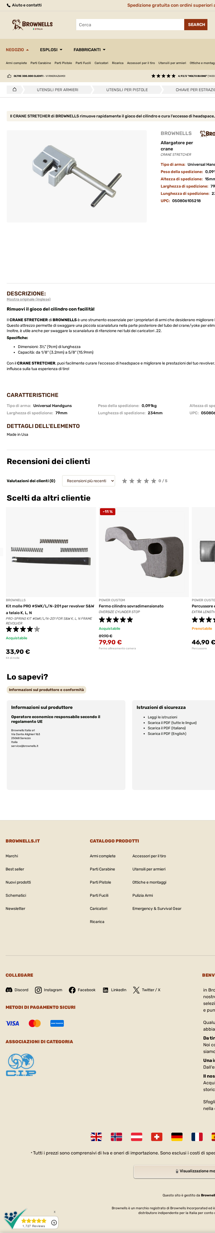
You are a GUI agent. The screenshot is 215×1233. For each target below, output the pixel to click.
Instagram (53, 990)
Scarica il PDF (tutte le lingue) (172, 723)
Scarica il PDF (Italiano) (167, 728)
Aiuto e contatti (26, 5)
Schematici (16, 895)
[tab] (46, 690)
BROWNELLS (176, 133)
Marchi (12, 856)
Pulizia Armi (142, 895)
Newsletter (15, 908)
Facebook (86, 990)
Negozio (15, 49)
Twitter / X (151, 990)
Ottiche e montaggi (149, 882)
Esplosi (48, 49)
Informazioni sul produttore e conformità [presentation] (46, 690)
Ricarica (117, 63)
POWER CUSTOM (112, 600)
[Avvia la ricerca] (195, 24)
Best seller (15, 869)
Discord (21, 990)
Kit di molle (13, 658)
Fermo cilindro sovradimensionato (131, 606)
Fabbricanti (87, 49)
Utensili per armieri (172, 63)
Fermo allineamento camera (117, 648)
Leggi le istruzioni (162, 717)
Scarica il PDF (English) (167, 734)
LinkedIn (118, 990)
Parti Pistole (63, 63)
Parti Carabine (41, 63)
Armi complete (16, 63)
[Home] (13, 90)
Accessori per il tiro (141, 63)
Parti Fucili (83, 63)
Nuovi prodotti (18, 882)
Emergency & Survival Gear (156, 908)
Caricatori (101, 63)
